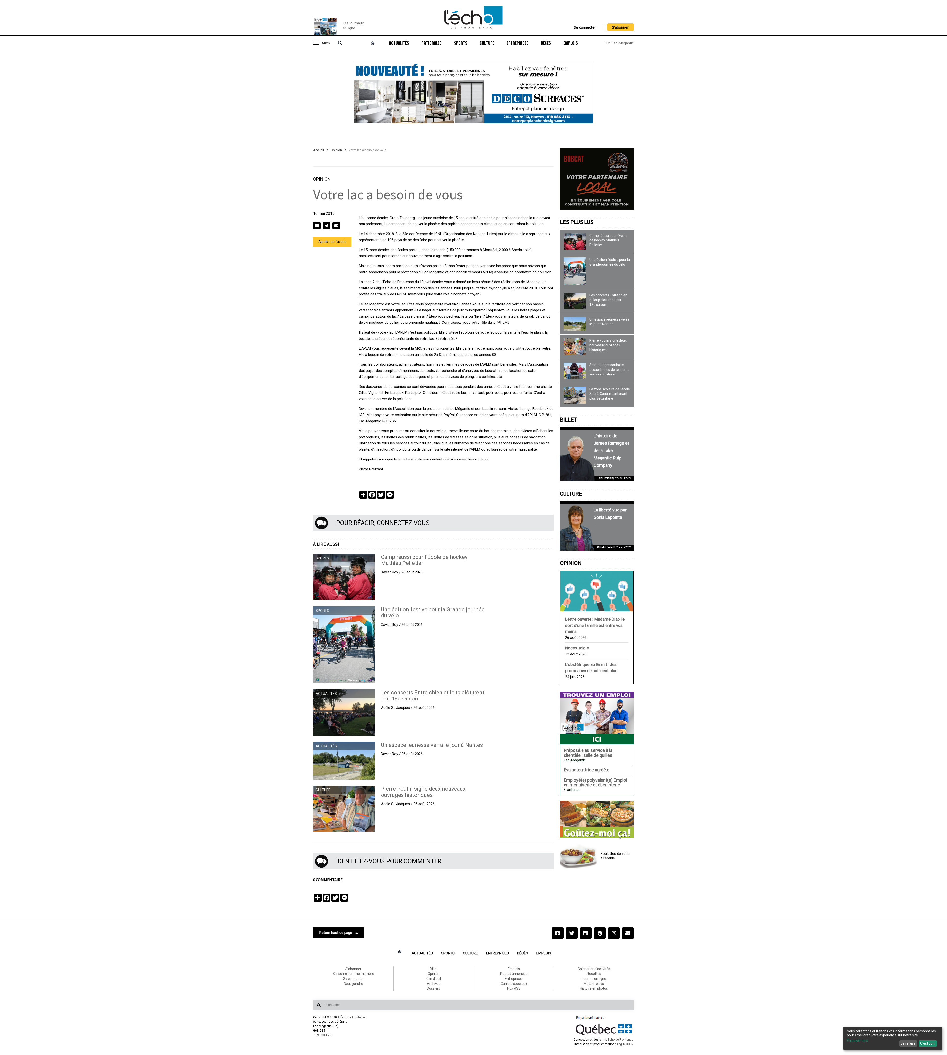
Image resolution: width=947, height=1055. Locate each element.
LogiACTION (625, 1044)
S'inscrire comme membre (353, 974)
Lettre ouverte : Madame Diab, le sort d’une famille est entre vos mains (595, 625)
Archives (433, 984)
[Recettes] (597, 820)
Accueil (318, 150)
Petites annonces (513, 974)
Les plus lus (576, 222)
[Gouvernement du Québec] (604, 1035)
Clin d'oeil (433, 979)
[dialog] (892, 1038)
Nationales (431, 43)
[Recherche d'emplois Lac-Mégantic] (597, 718)
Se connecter (585, 27)
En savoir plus (857, 1041)
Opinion (336, 150)
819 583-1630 (323, 1035)
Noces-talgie (577, 648)
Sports (460, 43)
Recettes (594, 974)
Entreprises (517, 43)
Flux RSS (514, 988)
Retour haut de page (335, 932)
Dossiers (433, 988)
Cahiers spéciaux (514, 984)
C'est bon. (927, 1043)
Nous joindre (353, 984)
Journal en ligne (594, 979)
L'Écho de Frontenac (352, 1017)
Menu (326, 43)
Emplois (570, 43)
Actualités (399, 43)
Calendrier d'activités (594, 969)
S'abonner (620, 27)
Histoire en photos (594, 988)
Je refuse (908, 1043)
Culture (487, 43)
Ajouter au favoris (332, 242)
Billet (568, 420)
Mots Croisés (594, 984)
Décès (546, 43)
